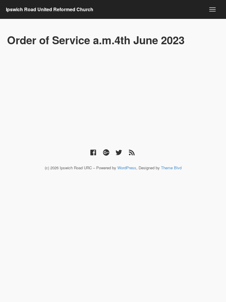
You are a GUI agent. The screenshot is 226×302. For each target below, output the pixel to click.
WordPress (126, 167)
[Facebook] (93, 152)
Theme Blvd (171, 167)
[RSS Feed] (131, 152)
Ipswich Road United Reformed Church (49, 9)
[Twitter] (118, 152)
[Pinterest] (106, 152)
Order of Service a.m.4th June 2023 (96, 39)
